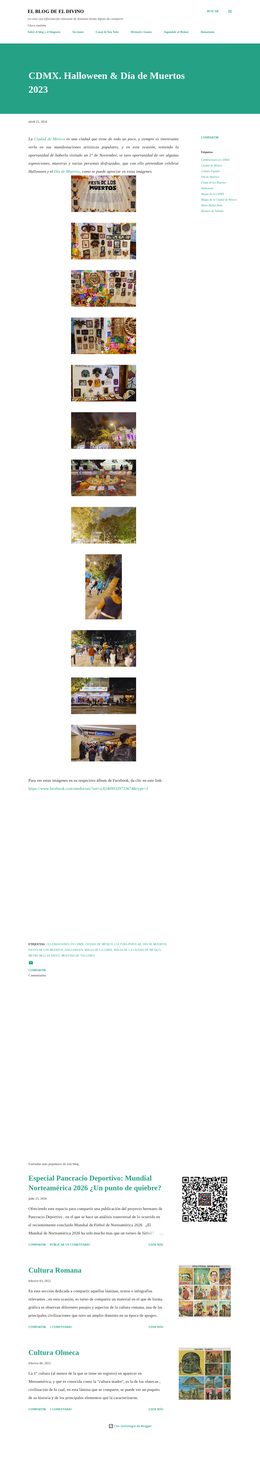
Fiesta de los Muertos (213, 182)
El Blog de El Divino (56, 11)
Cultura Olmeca (53, 1352)
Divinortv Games (141, 32)
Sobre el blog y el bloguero (44, 32)
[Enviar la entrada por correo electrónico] (30, 964)
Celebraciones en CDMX (215, 159)
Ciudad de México (49, 139)
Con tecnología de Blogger (132, 1426)
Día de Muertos (67, 171)
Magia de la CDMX (212, 194)
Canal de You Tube (107, 32)
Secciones (78, 32)
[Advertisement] (97, 1111)
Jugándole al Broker (176, 32)
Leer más (156, 1244)
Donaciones (207, 32)
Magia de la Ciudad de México (219, 199)
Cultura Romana (54, 1270)
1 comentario (61, 1327)
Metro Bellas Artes (211, 205)
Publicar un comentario (70, 1244)
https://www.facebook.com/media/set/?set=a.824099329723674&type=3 (88, 788)
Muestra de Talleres (212, 211)
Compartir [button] (210, 137)
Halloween (207, 188)
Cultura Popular (210, 171)
